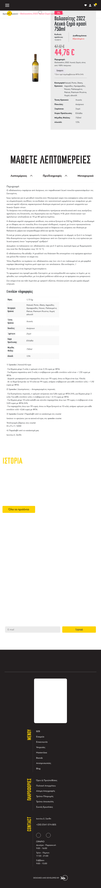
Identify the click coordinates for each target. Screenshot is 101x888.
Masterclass (41, 752)
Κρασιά (14, 14)
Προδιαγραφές (52, 176)
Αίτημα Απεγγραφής (45, 791)
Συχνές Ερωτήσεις (44, 807)
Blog (38, 768)
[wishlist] (85, 5)
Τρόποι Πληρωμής (44, 796)
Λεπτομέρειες (19, 176)
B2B (38, 731)
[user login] (90, 5)
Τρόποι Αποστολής (45, 801)
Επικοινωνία (41, 742)
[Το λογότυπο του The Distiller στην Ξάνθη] (46, 5)
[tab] (21, 176)
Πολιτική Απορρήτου (46, 785)
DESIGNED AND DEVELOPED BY (46, 878)
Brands (39, 758)
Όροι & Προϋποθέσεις (46, 780)
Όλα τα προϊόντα (19, 509)
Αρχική (6, 14)
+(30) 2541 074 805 (46, 824)
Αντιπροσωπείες (43, 763)
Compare (60, 70)
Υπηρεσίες (40, 747)
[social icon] (38, 835)
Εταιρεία (40, 736)
